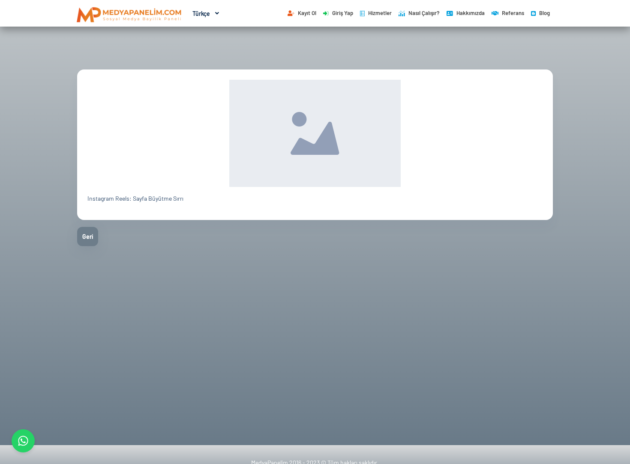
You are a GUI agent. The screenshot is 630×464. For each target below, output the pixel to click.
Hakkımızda (470, 12)
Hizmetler (380, 12)
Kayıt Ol (307, 12)
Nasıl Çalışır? (424, 12)
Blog (544, 12)
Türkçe (201, 13)
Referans (513, 12)
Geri (87, 236)
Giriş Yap (342, 12)
